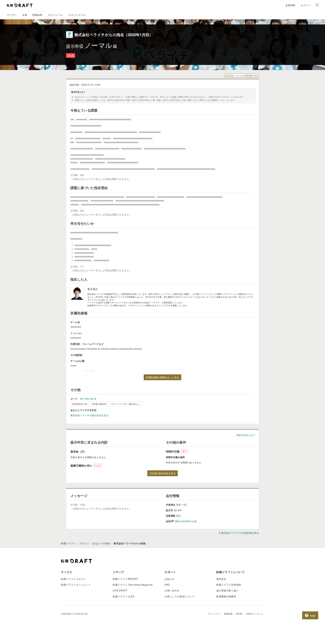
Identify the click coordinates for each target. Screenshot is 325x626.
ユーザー (12, 14)
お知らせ (170, 579)
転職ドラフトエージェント (76, 584)
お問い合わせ (172, 590)
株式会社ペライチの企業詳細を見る (241, 75)
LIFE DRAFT (120, 590)
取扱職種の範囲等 (226, 596)
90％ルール (205, 100)
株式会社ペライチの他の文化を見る (89, 415)
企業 (24, 14)
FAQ (167, 584)
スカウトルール (77, 14)
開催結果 (37, 14)
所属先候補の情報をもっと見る (162, 377)
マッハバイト (214, 613)
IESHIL (239, 613)
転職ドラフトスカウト (73, 579)
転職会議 (228, 613)
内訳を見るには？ (245, 435)
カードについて (88, 398)
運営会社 (221, 579)
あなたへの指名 (101, 543)
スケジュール (55, 14)
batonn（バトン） (255, 613)
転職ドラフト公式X (123, 596)
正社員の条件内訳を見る (162, 473)
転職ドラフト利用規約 (228, 584)
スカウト (84, 543)
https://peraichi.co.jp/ (186, 521)
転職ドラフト (68, 543)
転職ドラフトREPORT (125, 579)
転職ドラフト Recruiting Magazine (133, 584)
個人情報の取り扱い (227, 590)
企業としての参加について (179, 596)
